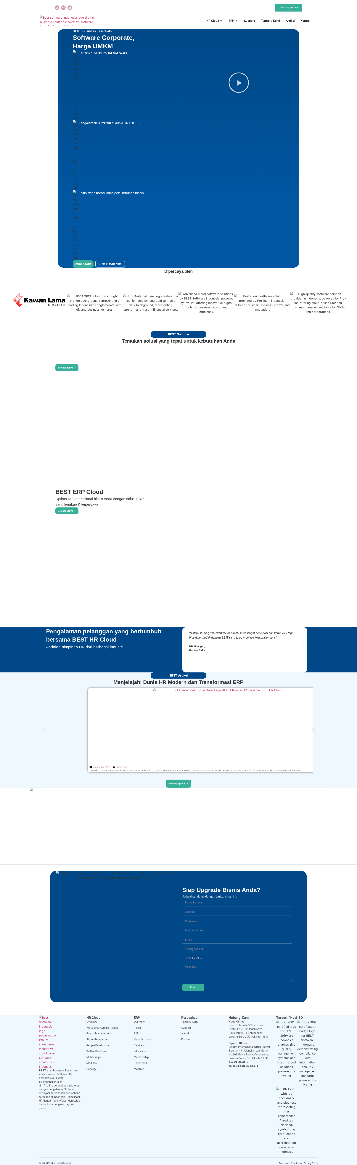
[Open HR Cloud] (221, 21)
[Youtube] (63, 7)
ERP (137, 1018)
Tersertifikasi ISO (289, 1018)
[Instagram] (57, 7)
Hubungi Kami (239, 1018)
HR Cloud (93, 1018)
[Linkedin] (69, 7)
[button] (239, 83)
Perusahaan (190, 1018)
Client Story (122, 767)
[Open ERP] (236, 21)
